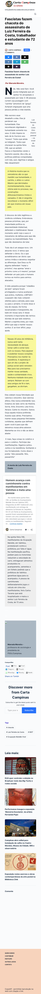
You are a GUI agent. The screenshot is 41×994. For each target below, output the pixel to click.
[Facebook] (16, 57)
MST (30, 732)
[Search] (35, 14)
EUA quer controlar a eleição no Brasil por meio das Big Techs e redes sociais (19, 781)
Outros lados (10, 962)
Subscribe (29, 710)
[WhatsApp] (24, 62)
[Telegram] (16, 62)
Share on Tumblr (12, 676)
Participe (8, 959)
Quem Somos (9, 953)
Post (8, 666)
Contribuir (9, 956)
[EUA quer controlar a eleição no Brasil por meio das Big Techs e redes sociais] (20, 766)
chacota (10, 727)
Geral (26, 50)
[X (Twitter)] (24, 57)
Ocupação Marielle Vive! (16, 737)
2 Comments (9, 52)
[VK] (8, 62)
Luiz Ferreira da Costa (15, 732)
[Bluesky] (8, 57)
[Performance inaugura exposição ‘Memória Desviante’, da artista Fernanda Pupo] (20, 797)
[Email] (16, 66)
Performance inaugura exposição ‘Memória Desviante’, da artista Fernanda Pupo (20, 812)
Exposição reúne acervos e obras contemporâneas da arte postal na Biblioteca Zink (20, 877)
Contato (8, 964)
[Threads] (8, 66)
